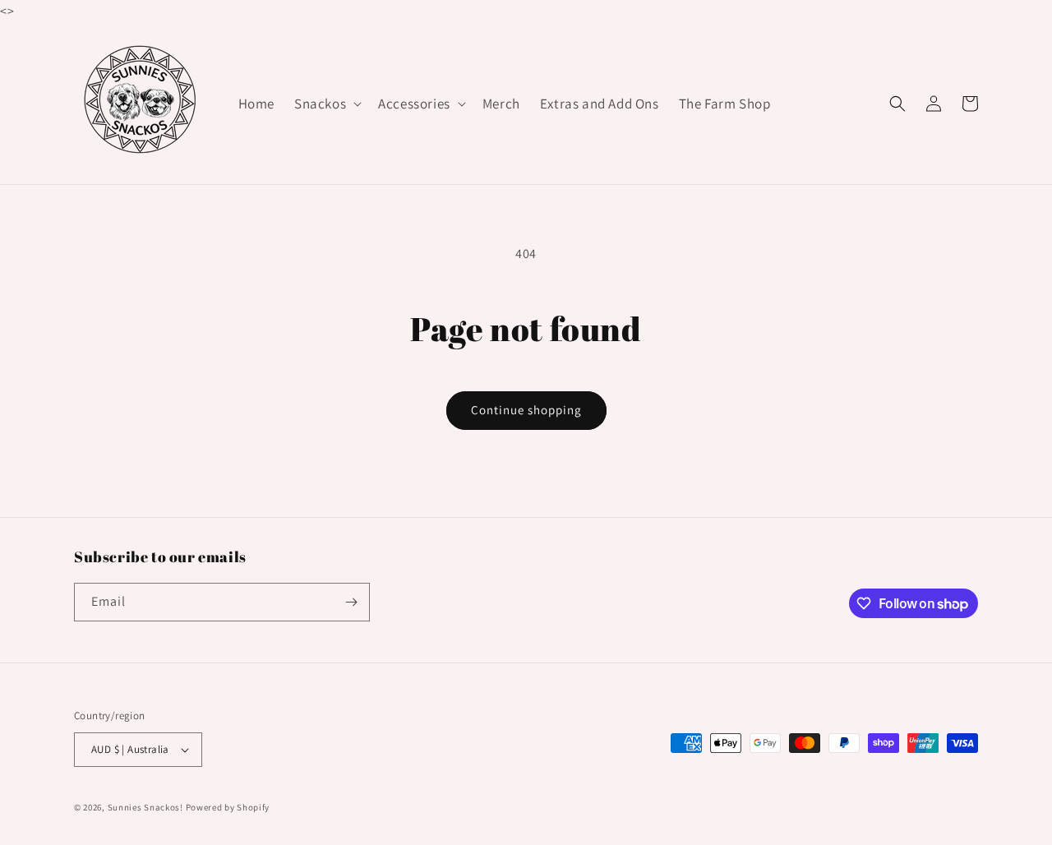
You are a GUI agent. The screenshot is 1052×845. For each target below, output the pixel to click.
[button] (326, 104)
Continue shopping (526, 410)
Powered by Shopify (228, 807)
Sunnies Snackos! (145, 807)
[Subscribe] (351, 602)
